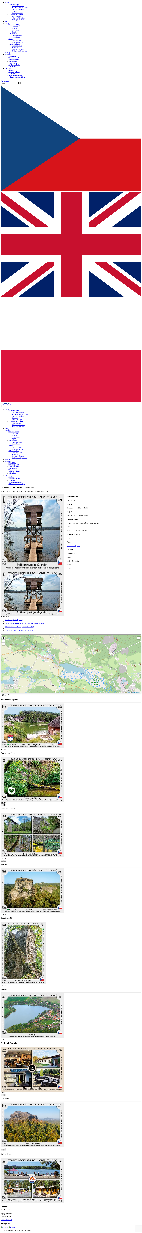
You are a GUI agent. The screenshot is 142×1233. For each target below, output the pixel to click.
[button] (3, 638)
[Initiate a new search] (138, 638)
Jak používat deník (18, 6)
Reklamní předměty (18, 49)
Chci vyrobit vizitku (18, 18)
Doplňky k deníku (17, 42)
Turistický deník (17, 40)
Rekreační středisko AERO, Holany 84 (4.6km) (19, 627)
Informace (8, 68)
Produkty (7, 23)
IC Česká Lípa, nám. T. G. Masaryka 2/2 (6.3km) (20, 630)
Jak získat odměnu (18, 9)
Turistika (15, 26)
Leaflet (128, 692)
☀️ (2, 85)
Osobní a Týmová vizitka (20, 7)
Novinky (7, 53)
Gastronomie (16, 30)
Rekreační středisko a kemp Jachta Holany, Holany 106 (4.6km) (24, 623)
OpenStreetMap (136, 692)
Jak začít (7, 2)
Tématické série (17, 35)
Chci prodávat (16, 16)
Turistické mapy (17, 46)
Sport (14, 32)
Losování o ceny (17, 13)
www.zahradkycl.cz (73, 546)
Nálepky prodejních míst (19, 51)
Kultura (14, 28)
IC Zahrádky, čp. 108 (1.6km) (14, 620)
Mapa (6, 21)
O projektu (8, 54)
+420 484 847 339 (6, 1220)
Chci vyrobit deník (18, 20)
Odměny (15, 11)
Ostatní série (16, 37)
